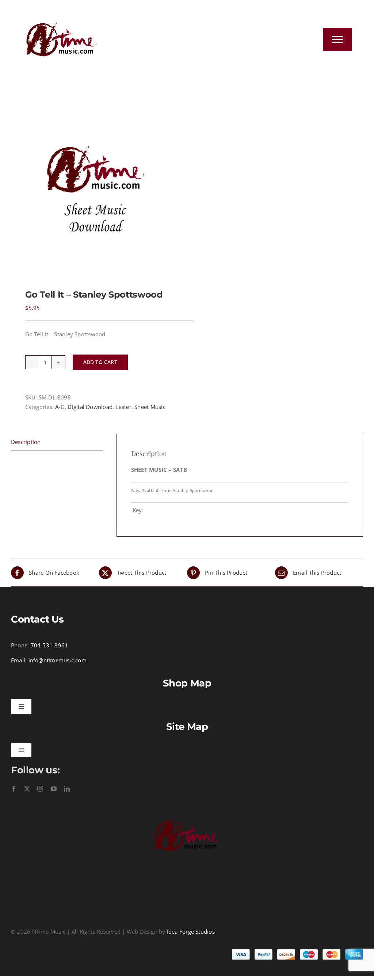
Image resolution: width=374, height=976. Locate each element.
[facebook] (14, 789)
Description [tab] (26, 441)
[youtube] (54, 789)
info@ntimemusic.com (57, 660)
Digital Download (90, 406)
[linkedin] (67, 789)
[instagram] (40, 789)
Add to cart (100, 362)
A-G (60, 406)
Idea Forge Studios (191, 931)
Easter (123, 406)
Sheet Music (149, 406)
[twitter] (27, 789)
